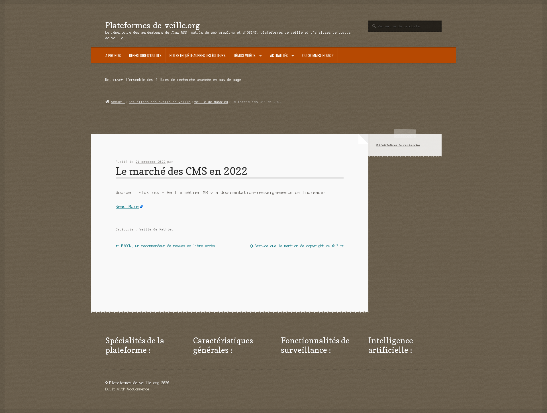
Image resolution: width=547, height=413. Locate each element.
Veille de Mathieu (211, 102)
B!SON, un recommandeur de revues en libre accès (168, 246)
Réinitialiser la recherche (398, 145)
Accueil (118, 102)
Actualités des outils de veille (160, 102)
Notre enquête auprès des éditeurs (198, 55)
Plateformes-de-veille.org (152, 25)
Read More (127, 206)
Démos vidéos (245, 55)
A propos (113, 55)
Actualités (279, 55)
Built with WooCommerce (127, 389)
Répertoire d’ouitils (145, 55)
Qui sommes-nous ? (318, 55)
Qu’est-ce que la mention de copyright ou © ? (294, 246)
